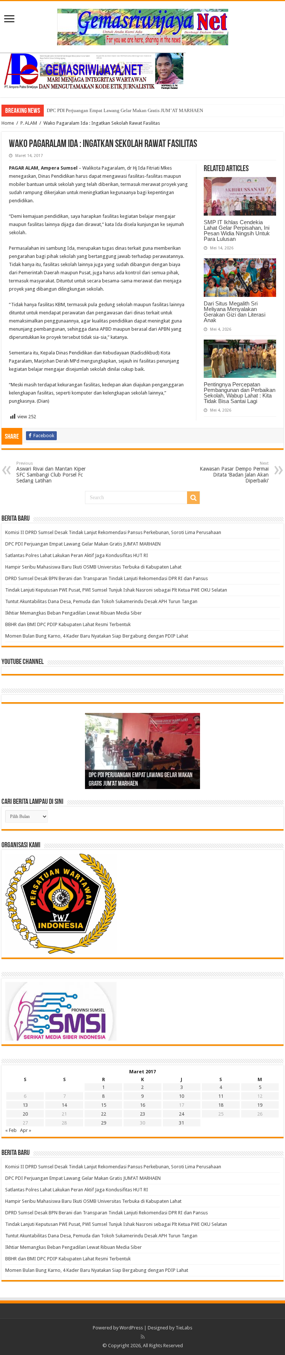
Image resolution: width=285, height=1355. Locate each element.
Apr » (25, 1130)
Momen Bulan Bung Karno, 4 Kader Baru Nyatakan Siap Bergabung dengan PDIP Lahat (97, 636)
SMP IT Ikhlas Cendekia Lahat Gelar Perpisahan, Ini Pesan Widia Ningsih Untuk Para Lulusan (237, 230)
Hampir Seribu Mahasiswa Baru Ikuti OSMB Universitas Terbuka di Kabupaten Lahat (94, 567)
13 (25, 1105)
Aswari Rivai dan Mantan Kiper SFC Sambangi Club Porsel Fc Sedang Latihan (51, 472)
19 (259, 1105)
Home (7, 123)
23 (142, 1114)
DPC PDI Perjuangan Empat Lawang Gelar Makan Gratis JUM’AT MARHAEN (125, 110)
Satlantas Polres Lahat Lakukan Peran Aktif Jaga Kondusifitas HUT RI (76, 555)
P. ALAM (28, 123)
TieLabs (184, 1328)
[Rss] (142, 1336)
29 (103, 1123)
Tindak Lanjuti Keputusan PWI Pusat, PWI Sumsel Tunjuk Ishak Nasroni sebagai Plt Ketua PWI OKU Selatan (116, 590)
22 (103, 1114)
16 (142, 1105)
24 (181, 1114)
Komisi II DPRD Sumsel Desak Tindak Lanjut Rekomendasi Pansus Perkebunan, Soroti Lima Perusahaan (114, 532)
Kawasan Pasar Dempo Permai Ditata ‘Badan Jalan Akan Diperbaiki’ (234, 472)
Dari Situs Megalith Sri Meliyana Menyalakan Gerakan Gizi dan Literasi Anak (234, 311)
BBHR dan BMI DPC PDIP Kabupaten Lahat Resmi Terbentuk (68, 624)
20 (25, 1114)
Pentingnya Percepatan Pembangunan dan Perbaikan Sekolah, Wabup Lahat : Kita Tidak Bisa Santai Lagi (239, 392)
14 (64, 1105)
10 (181, 1096)
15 (103, 1105)
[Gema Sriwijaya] (142, 26)
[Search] (193, 497)
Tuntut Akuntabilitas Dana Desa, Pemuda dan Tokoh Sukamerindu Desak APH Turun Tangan (102, 601)
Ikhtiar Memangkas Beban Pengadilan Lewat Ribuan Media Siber (73, 613)
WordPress (131, 1328)
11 (220, 1096)
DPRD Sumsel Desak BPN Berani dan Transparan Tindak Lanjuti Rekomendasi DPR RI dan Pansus (107, 578)
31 (181, 1123)
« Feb (11, 1130)
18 (220, 1105)
